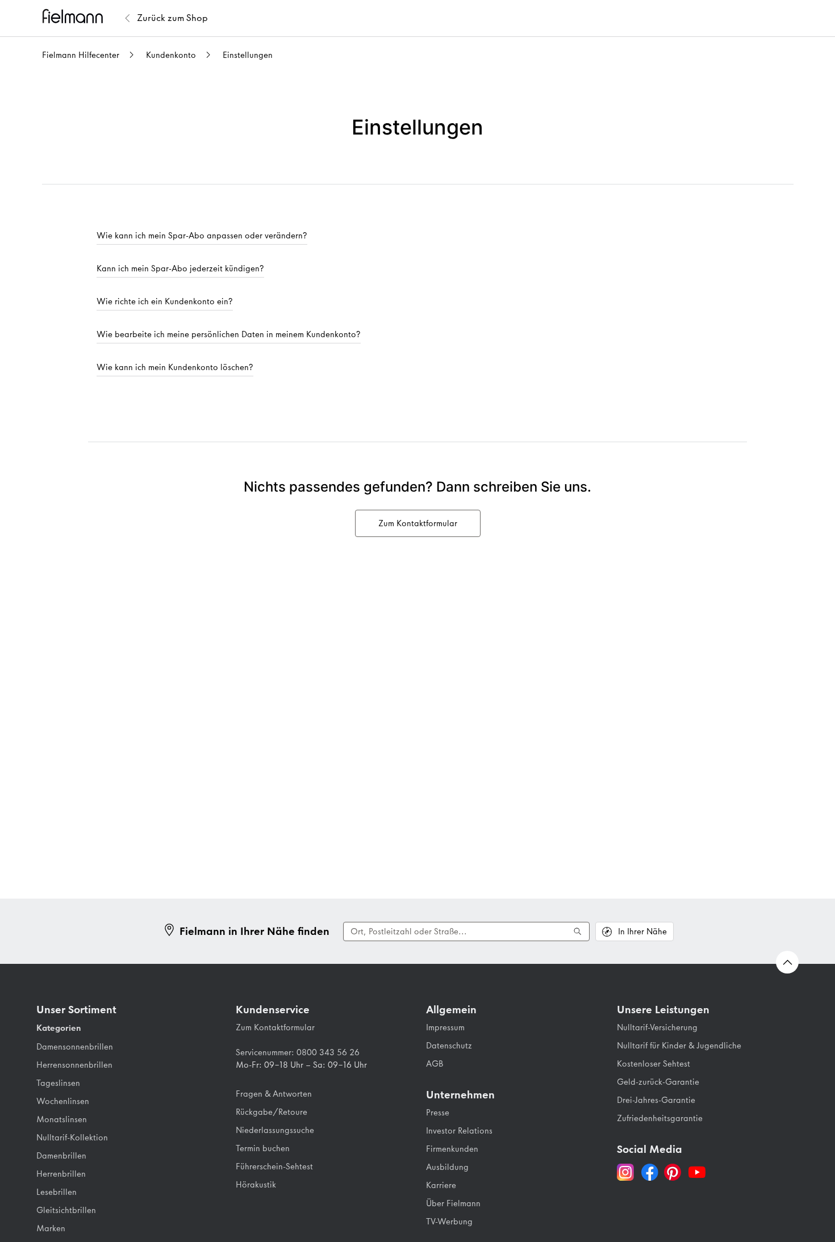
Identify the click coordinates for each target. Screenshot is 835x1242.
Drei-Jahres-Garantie (656, 1100)
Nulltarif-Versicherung (657, 1027)
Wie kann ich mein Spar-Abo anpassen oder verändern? (202, 235)
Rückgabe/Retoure (271, 1112)
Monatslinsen (61, 1119)
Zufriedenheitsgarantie (660, 1118)
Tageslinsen (58, 1083)
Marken (50, 1228)
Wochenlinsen (62, 1101)
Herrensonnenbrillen (74, 1065)
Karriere (441, 1185)
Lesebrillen (56, 1192)
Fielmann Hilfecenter (80, 55)
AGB (435, 1064)
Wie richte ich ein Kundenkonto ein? (165, 301)
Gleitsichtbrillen (66, 1210)
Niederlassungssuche (275, 1130)
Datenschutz (449, 1045)
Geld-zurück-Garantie (658, 1082)
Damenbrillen (61, 1156)
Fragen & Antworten (274, 1094)
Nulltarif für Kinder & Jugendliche (679, 1045)
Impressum (445, 1027)
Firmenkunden (452, 1149)
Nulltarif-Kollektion (72, 1137)
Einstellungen (248, 55)
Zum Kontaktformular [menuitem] (417, 523)
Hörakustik (256, 1185)
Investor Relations (459, 1131)
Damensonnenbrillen (74, 1047)
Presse (437, 1112)
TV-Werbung (449, 1221)
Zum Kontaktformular (275, 1027)
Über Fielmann (453, 1203)
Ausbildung (447, 1167)
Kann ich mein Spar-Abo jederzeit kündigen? (180, 268)
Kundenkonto (171, 55)
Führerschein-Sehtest (274, 1166)
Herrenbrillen (61, 1174)
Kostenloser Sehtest (653, 1064)
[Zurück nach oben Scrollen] (787, 962)
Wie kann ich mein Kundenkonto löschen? (175, 367)
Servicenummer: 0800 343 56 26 (298, 1052)
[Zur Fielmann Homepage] (82, 18)
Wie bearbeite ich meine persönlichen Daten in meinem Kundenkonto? (229, 334)
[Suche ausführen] (578, 931)
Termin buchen (263, 1148)
